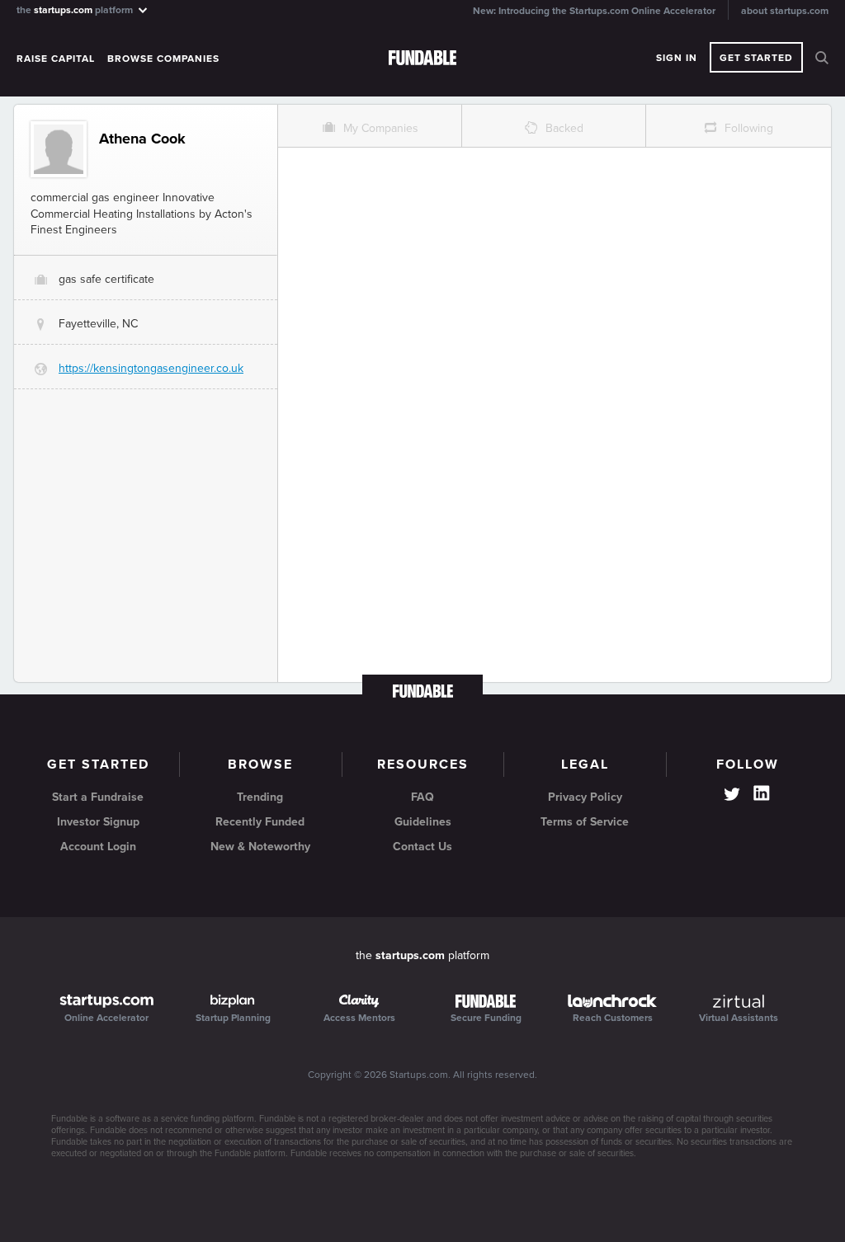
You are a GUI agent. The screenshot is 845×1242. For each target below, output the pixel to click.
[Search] (821, 58)
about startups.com (784, 10)
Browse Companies (163, 58)
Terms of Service (585, 822)
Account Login (98, 847)
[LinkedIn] (761, 793)
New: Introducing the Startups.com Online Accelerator (594, 10)
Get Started (756, 58)
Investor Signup (98, 822)
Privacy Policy (585, 797)
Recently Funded (259, 822)
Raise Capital (56, 58)
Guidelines (422, 822)
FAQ (422, 797)
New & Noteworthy (260, 847)
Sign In (676, 58)
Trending (260, 797)
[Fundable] (422, 58)
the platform (76, 9)
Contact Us (422, 847)
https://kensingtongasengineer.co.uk (151, 368)
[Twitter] (732, 796)
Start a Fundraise (98, 797)
